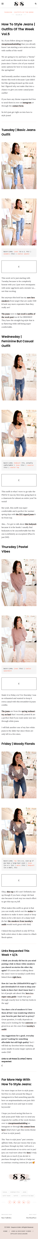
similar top (14, 467)
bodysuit (17, 463)
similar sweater (23, 254)
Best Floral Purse (31, 1218)
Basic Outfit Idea (6, 1218)
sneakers (7, 254)
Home (5, 1231)
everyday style (15, 1192)
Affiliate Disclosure (19, 1234)
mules (19, 865)
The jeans (6, 314)
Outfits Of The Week (24, 12)
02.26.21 (19, 15)
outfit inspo (7, 1196)
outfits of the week (27, 1196)
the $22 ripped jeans (25, 514)
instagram (27, 102)
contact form (18, 106)
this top (10, 892)
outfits (16, 1196)
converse (30, 465)
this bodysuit (30, 524)
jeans (16, 251)
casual (5, 1192)
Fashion (8, 12)
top (15, 861)
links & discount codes (21, 1231)
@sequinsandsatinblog (11, 44)
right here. (17, 977)
